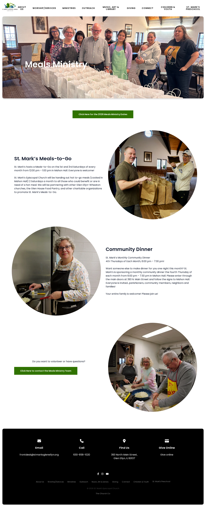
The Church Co (103, 493)
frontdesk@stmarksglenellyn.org (39, 454)
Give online (166, 454)
